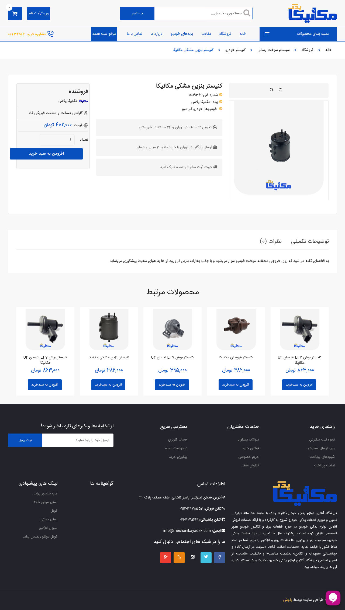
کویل (53, 511)
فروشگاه (225, 34)
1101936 (194, 95)
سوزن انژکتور (48, 528)
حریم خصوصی (248, 457)
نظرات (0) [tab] (271, 241)
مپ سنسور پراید (45, 493)
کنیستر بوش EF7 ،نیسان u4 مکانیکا (45, 360)
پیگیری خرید (178, 457)
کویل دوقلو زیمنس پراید (40, 536)
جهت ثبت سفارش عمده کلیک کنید (186, 167)
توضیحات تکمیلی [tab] (310, 241)
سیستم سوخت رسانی (273, 50)
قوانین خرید (250, 448)
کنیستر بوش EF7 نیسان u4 (172, 357)
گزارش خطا (251, 465)
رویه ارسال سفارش (321, 448)
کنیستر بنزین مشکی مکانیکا (189, 86)
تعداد (84, 140)
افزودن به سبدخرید (44, 385)
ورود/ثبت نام (39, 13)
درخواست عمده (104, 34)
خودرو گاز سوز (192, 109)
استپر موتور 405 (45, 502)
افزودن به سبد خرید (46, 153)
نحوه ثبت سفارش (322, 439)
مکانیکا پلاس (200, 102)
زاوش (287, 600)
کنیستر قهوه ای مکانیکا (236, 357)
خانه (243, 34)
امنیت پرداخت (324, 465)
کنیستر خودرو (235, 50)
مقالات (206, 34)
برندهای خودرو (182, 34)
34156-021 (16, 34)
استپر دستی (48, 519)
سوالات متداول (248, 439)
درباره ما (157, 34)
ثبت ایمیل (25, 440)
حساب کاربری (177, 439)
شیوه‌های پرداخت (322, 457)
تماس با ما (134, 34)
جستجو (137, 13)
